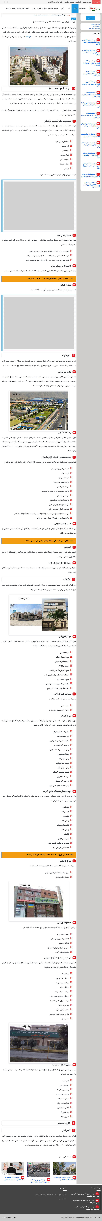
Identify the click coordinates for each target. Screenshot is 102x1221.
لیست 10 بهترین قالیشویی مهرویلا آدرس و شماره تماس (91, 84)
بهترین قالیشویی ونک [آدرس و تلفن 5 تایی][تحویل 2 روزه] (91, 155)
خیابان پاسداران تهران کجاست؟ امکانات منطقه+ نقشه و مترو (64, 1178)
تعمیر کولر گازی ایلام (94, 28)
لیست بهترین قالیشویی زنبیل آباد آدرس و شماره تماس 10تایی (91, 42)
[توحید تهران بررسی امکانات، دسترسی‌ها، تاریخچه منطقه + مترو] (38, 1169)
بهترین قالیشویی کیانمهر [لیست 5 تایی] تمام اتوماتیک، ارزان (91, 145)
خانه (73, 15)
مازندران (50, 8)
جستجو (98, 15)
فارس (56, 8)
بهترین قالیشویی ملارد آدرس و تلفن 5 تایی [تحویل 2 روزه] (91, 165)
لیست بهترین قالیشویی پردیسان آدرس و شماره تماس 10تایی (91, 52)
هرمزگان (44, 8)
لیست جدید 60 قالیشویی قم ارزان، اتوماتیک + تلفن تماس (70, 2)
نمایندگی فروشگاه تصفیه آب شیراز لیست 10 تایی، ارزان (90, 135)
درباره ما (8, 8)
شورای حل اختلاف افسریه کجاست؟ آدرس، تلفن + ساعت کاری (14, 1178)
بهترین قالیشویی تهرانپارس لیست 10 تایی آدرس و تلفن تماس (90, 115)
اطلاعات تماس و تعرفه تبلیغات (20, 8)
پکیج (33, 8)
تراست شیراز (96, 26)
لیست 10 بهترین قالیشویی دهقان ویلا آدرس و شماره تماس (91, 73)
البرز (69, 8)
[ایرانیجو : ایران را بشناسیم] (95, 8)
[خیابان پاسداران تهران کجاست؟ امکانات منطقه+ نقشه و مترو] (64, 1168)
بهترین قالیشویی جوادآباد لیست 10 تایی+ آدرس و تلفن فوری (90, 105)
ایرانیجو (28, 36)
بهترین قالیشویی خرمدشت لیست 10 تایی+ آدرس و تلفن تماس (91, 94)
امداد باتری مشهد (95, 24)
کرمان (39, 8)
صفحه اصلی (82, 8)
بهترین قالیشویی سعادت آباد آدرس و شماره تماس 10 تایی (90, 175)
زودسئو (3, 1217)
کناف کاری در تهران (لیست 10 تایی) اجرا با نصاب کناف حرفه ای (91, 185)
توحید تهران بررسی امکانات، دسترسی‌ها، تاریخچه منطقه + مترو (40, 1181)
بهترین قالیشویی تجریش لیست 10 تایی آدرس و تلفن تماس (90, 126)
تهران (75, 8)
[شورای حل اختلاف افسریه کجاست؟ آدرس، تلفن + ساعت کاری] (12, 1168)
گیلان (62, 8)
